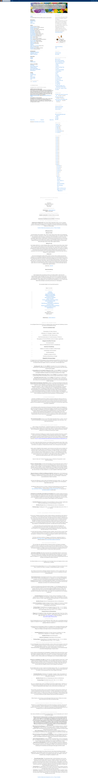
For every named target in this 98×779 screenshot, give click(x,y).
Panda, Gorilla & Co (60, 180)
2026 (57, 137)
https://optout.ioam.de (40, 538)
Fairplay (31, 58)
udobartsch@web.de (52, 210)
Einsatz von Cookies (50, 298)
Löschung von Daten (50, 304)
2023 (57, 141)
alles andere (57, 54)
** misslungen (57, 125)
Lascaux (58, 182)
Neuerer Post (32, 119)
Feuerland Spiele (33, 74)
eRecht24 (51, 265)
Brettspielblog (32, 30)
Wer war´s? (59, 177)
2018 (57, 149)
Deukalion (58, 179)
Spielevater (32, 42)
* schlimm (57, 124)
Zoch (31, 79)
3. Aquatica (57, 65)
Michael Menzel (32, 70)
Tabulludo (31, 44)
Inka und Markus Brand (34, 66)
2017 (57, 150)
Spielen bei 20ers (33, 41)
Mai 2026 (56, 119)
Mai (57, 176)
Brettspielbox (32, 31)
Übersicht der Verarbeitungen (50, 294)
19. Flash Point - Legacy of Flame (60, 88)
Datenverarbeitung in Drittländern (50, 297)
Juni (57, 174)
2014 (57, 155)
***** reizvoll (57, 129)
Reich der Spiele (33, 40)
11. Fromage (57, 76)
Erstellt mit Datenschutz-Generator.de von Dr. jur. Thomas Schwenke (49, 777)
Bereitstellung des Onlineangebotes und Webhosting (50, 303)
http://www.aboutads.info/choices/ (37, 488)
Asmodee (31, 73)
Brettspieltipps (32, 32)
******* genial (57, 132)
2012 (57, 158)
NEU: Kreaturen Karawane (59, 60)
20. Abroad (57, 89)
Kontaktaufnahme (50, 302)
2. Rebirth (56, 64)
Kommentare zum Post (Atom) (39, 121)
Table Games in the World (34, 45)
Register (35, 81)
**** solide (57, 128)
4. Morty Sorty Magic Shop (59, 67)
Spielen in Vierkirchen (33, 54)
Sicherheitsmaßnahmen (50, 296)
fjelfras (31, 37)
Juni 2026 (56, 118)
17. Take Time (57, 84)
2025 (57, 138)
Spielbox (31, 57)
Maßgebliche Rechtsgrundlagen (50, 295)
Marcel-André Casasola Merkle (35, 69)
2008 (57, 164)
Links (31, 16)
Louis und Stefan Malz (34, 68)
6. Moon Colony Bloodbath (59, 69)
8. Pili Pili (56, 72)
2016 (57, 152)
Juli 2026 (56, 116)
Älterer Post (52, 119)
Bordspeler (32, 28)
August (58, 171)
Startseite (42, 119)
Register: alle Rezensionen (61, 188)
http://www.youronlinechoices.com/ (55, 488)
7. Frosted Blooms (58, 71)
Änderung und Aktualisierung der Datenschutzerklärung (50, 305)
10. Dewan (57, 75)
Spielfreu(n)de (32, 43)
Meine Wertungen (60, 185)
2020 (57, 146)
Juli (57, 173)
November (58, 167)
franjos (31, 75)
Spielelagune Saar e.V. (34, 53)
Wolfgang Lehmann (33, 67)
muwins (31, 39)
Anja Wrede (32, 65)
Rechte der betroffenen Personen (50, 306)
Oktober (58, 168)
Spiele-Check (32, 23)
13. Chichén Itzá (58, 79)
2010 (57, 161)
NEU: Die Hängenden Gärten (60, 61)
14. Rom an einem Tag (59, 80)
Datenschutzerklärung (58, 46)
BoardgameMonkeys (33, 27)
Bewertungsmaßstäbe (58, 32)
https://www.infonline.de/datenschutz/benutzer (52, 539)
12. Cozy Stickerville (58, 77)
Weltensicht (32, 46)
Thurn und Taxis (58, 109)
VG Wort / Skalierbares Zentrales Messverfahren (50, 299)
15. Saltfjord (57, 81)
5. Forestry (57, 68)
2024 (57, 140)
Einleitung (50, 291)
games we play (32, 38)
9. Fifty (56, 73)
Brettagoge (32, 29)
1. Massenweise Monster (59, 63)
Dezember (58, 165)
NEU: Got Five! (57, 59)
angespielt (32, 26)
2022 (57, 143)
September (59, 170)
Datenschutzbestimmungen (34, 95)
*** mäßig (56, 127)
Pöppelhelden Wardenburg (34, 52)
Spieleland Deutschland (59, 106)
